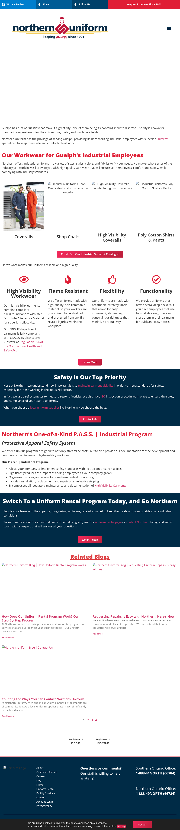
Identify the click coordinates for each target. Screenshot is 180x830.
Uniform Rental (45, 789)
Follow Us (84, 4)
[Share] (39, 4)
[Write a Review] (3, 4)
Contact (40, 797)
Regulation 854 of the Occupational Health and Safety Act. (23, 346)
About (39, 768)
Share (46, 4)
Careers (41, 776)
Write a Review (15, 4)
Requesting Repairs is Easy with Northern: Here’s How (134, 616)
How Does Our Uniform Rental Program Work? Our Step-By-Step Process (40, 618)
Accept (142, 824)
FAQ (38, 780)
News (39, 784)
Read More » (8, 637)
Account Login (44, 801)
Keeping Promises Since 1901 (144, 4)
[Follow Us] (75, 4)
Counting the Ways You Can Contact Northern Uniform (43, 699)
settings (121, 826)
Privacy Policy (44, 805)
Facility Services (45, 793)
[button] (169, 28)
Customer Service (46, 772)
